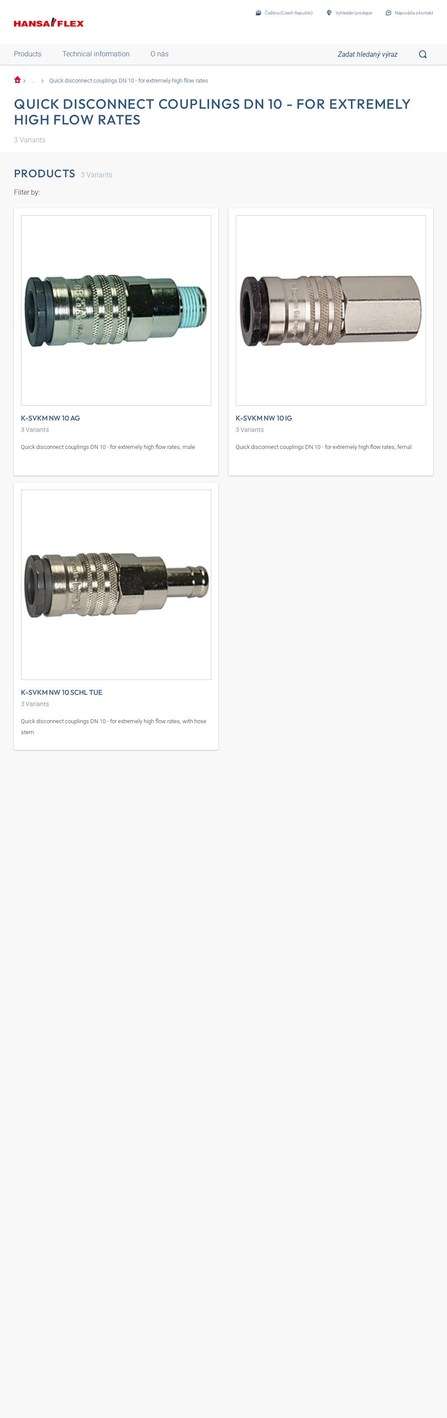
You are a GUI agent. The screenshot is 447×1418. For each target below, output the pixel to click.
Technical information (96, 54)
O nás (159, 54)
